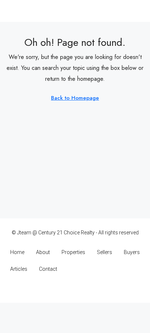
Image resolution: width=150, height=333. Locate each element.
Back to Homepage (75, 98)
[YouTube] (87, 289)
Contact (48, 269)
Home (17, 252)
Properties (73, 252)
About (43, 252)
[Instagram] (62, 289)
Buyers (132, 252)
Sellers (104, 252)
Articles (18, 269)
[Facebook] (49, 289)
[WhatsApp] (100, 289)
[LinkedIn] (75, 289)
